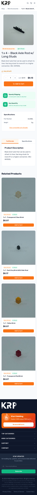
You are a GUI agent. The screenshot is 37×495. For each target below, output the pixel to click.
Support (5, 443)
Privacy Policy (7, 492)
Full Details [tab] (10, 141)
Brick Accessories (13, 9)
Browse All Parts (18, 424)
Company (5, 448)
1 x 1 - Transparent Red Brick (13, 376)
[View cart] (31, 3)
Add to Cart (18, 225)
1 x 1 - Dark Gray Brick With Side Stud (15, 270)
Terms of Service (19, 492)
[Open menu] (34, 3)
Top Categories (8, 434)
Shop (3, 9)
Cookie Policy (30, 492)
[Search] (28, 3)
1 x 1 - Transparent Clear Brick (13, 217)
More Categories (8, 438)
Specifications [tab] (27, 141)
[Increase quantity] (15, 78)
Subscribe (18, 471)
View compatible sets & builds (18, 128)
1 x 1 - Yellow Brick (9, 323)
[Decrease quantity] (6, 78)
